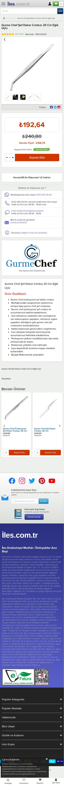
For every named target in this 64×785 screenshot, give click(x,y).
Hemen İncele (34, 516)
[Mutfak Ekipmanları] (9, 18)
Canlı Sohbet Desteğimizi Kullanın (27, 210)
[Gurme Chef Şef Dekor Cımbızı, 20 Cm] (16, 408)
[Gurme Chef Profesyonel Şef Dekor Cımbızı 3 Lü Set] (47, 398)
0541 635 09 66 (44, 194)
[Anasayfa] (6, 18)
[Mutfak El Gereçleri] (12, 18)
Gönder (43, 501)
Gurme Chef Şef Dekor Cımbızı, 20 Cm (13, 430)
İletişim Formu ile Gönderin (34, 232)
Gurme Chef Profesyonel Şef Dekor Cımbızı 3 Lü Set (46, 409)
